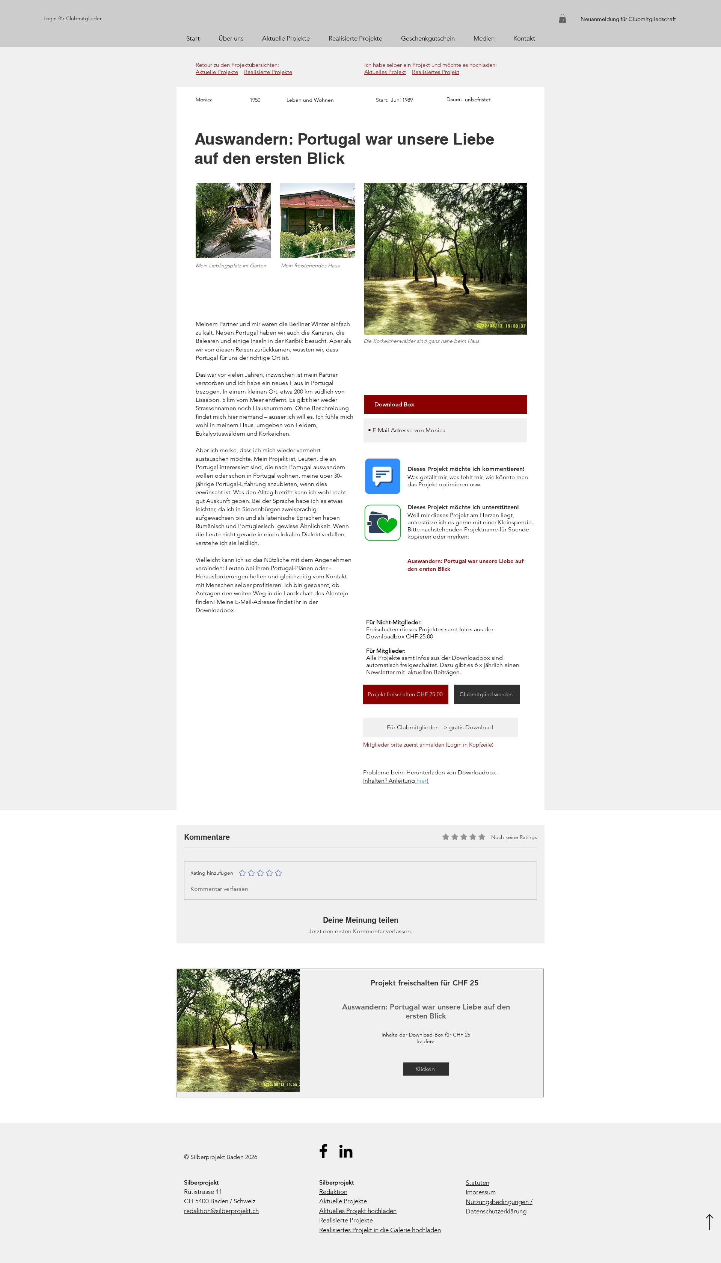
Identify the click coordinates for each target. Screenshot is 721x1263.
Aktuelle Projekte (217, 71)
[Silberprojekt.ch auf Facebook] (323, 1151)
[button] (562, 18)
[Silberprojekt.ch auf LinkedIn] (345, 1151)
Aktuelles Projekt (385, 71)
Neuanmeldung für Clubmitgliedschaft (628, 19)
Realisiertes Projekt (435, 71)
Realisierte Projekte (268, 71)
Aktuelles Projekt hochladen (358, 1211)
